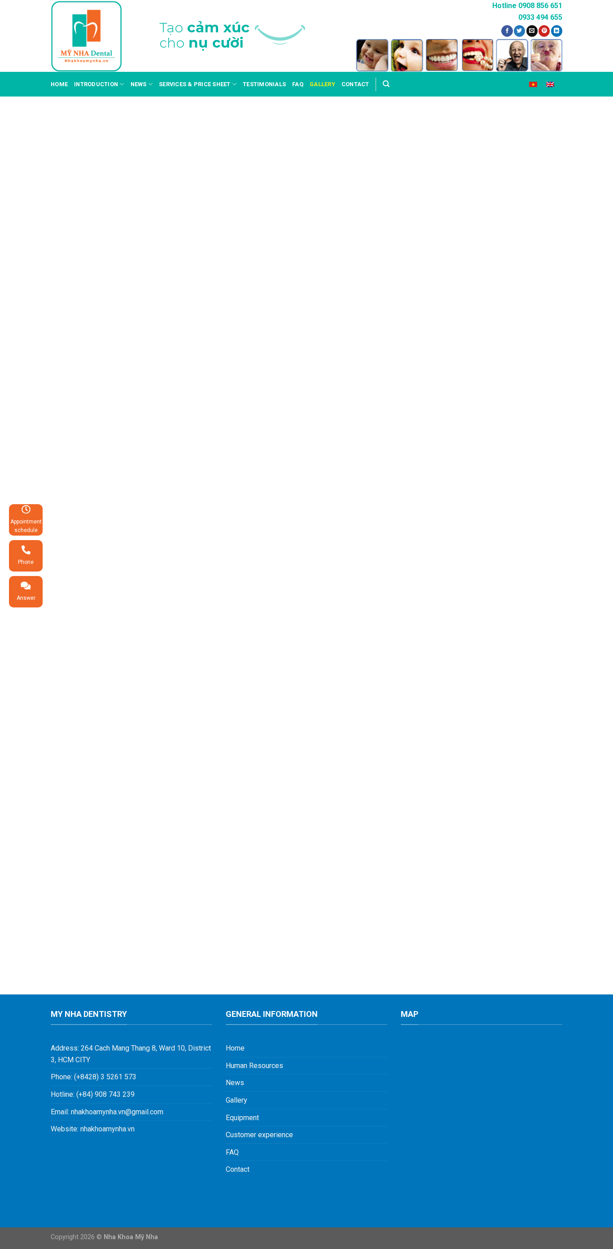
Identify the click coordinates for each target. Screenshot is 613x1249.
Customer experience (259, 1134)
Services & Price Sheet (195, 84)
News (139, 84)
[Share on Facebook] (506, 31)
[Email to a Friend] (532, 31)
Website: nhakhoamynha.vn (93, 1129)
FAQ (297, 84)
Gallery (322, 84)
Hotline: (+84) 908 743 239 (93, 1094)
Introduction (96, 84)
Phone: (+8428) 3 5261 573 (93, 1077)
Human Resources (254, 1065)
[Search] (386, 83)
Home (59, 84)
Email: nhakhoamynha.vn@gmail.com (107, 1112)
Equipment (242, 1117)
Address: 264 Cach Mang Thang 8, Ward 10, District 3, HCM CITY (131, 1054)
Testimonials (264, 84)
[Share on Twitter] (519, 31)
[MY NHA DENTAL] (86, 36)
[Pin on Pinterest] (544, 31)
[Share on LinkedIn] (556, 31)
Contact (355, 84)
